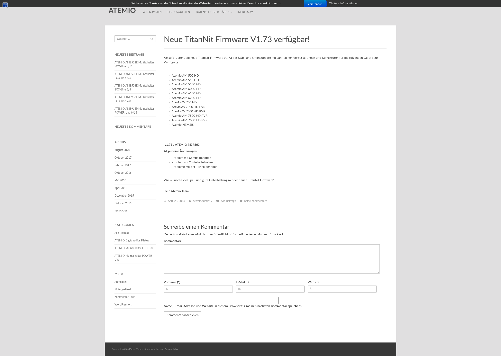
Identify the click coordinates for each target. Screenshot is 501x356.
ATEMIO (122, 10)
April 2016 (120, 188)
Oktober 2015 (123, 203)
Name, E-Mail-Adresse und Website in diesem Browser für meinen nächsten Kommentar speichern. (233, 306)
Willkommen (152, 12)
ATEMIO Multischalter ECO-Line (133, 248)
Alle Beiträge (228, 201)
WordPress (129, 349)
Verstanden (315, 4)
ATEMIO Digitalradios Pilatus (131, 240)
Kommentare (173, 241)
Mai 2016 (120, 180)
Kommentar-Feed (124, 297)
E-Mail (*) (242, 282)
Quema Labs (171, 349)
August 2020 (122, 150)
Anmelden (120, 282)
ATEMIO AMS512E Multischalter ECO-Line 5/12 (134, 64)
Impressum (245, 12)
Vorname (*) (172, 282)
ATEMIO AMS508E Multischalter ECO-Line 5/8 (134, 87)
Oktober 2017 (123, 157)
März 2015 (121, 211)
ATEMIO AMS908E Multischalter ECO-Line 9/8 (134, 99)
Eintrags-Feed (122, 289)
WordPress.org (123, 304)
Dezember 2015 (124, 195)
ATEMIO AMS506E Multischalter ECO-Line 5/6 (134, 76)
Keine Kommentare (255, 201)
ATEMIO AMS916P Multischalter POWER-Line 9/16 (134, 111)
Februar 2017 (122, 165)
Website (313, 282)
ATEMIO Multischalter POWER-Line (133, 258)
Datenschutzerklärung (214, 12)
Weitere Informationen (343, 3)
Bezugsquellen (179, 12)
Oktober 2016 (123, 173)
